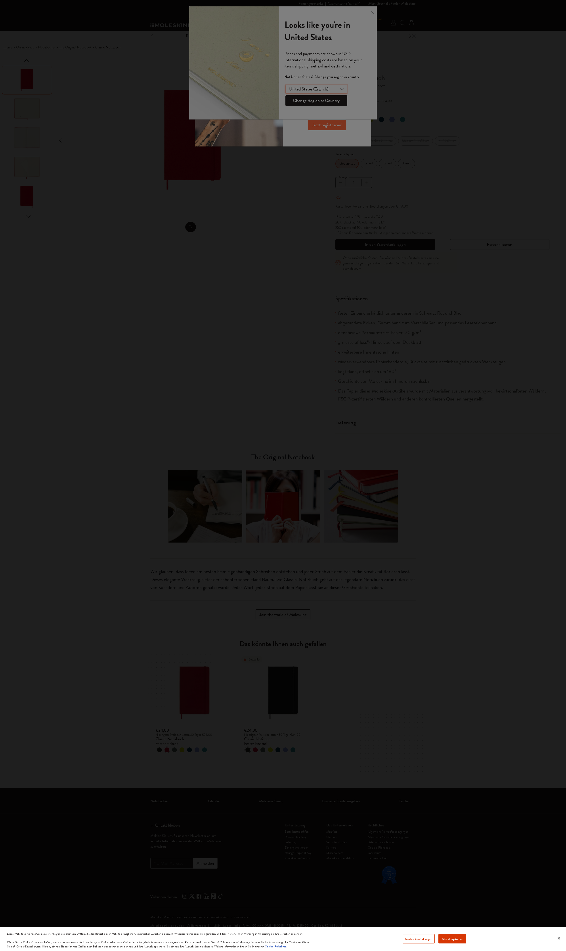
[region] (283, 939)
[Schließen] (559, 938)
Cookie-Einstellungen (418, 939)
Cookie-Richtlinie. (276, 946)
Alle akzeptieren (452, 939)
